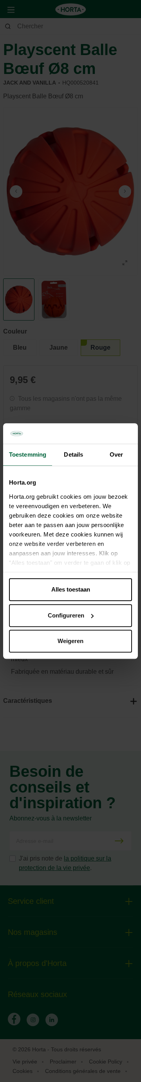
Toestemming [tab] (27, 454)
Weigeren (70, 641)
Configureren (66, 615)
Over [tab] (116, 454)
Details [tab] (73, 454)
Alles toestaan (70, 589)
